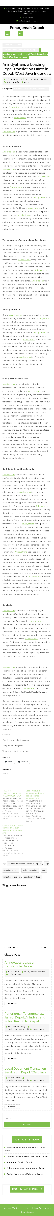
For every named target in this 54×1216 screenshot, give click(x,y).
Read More (14, 1004)
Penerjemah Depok (27, 27)
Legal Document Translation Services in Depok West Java (25, 1070)
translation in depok (32, 877)
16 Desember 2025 (16, 1027)
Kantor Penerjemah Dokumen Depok (25, 1174)
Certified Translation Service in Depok (21, 50)
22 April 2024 (14, 1078)
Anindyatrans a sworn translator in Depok (20, 964)
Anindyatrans (15, 107)
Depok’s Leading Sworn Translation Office (27, 1156)
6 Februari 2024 (13, 79)
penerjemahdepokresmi (36, 79)
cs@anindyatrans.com (28, 21)
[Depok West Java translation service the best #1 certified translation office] (37, 806)
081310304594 (28, 17)
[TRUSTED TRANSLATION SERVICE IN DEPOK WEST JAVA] (14, 805)
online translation (30, 870)
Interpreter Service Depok (19, 1162)
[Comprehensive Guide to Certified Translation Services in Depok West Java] (14, 840)
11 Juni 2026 (13, 972)
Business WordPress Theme (16, 1208)
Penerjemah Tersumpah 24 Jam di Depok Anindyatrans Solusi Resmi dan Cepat (25, 1017)
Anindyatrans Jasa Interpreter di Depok (26, 1168)
